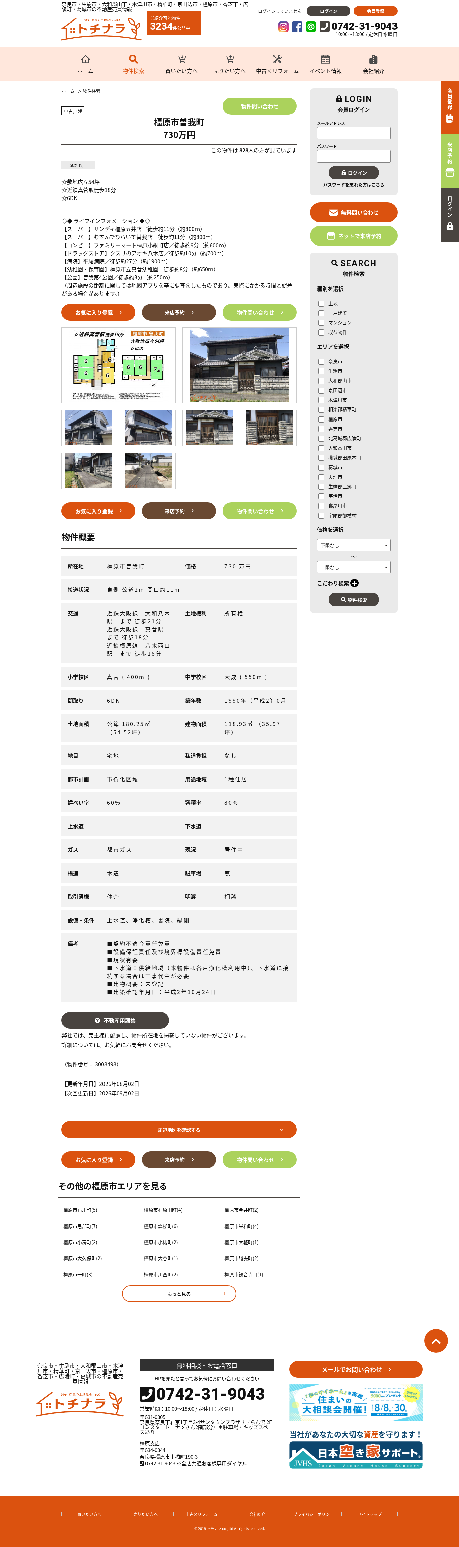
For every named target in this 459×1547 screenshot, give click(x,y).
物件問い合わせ (260, 106)
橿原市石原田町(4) (163, 1209)
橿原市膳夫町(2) (241, 1258)
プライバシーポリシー (313, 1514)
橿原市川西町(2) (161, 1274)
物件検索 (357, 599)
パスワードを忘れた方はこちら (353, 184)
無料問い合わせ (360, 212)
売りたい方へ (145, 1514)
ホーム (68, 91)
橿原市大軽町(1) (241, 1242)
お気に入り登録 (94, 312)
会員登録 (375, 11)
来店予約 (175, 312)
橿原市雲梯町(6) (161, 1226)
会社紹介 (257, 1514)
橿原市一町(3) (78, 1274)
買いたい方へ (89, 1514)
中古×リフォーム (201, 1514)
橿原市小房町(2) (80, 1242)
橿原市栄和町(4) (241, 1226)
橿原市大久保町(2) (82, 1258)
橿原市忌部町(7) (80, 1226)
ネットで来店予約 (359, 236)
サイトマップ (370, 1514)
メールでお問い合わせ (352, 1369)
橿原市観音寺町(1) (243, 1274)
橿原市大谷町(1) (161, 1258)
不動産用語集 (119, 1020)
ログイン (328, 11)
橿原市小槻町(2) (161, 1242)
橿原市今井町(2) (241, 1209)
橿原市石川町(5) (80, 1209)
